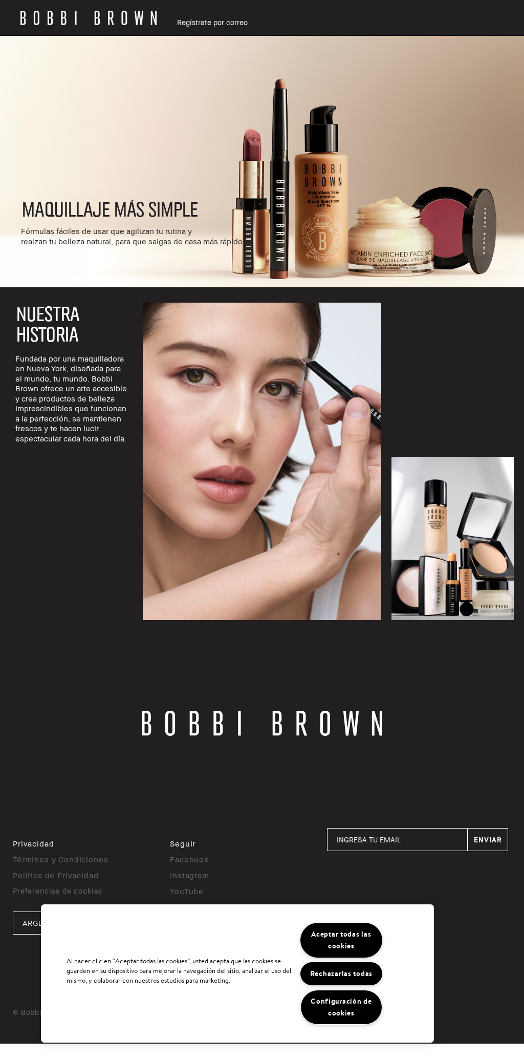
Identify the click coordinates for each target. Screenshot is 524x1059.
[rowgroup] (262, 161)
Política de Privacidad (55, 875)
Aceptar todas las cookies (341, 940)
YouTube (187, 891)
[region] (237, 973)
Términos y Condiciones (60, 859)
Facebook (189, 859)
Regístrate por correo (212, 22)
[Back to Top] (492, 805)
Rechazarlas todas (341, 973)
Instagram (189, 875)
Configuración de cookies (341, 1007)
